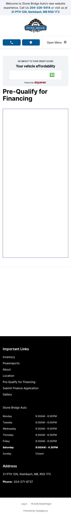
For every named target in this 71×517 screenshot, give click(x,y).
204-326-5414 (40, 7)
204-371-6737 (23, 481)
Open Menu (55, 42)
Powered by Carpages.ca (35, 510)
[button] (35, 74)
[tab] (15, 409)
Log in (24, 503)
